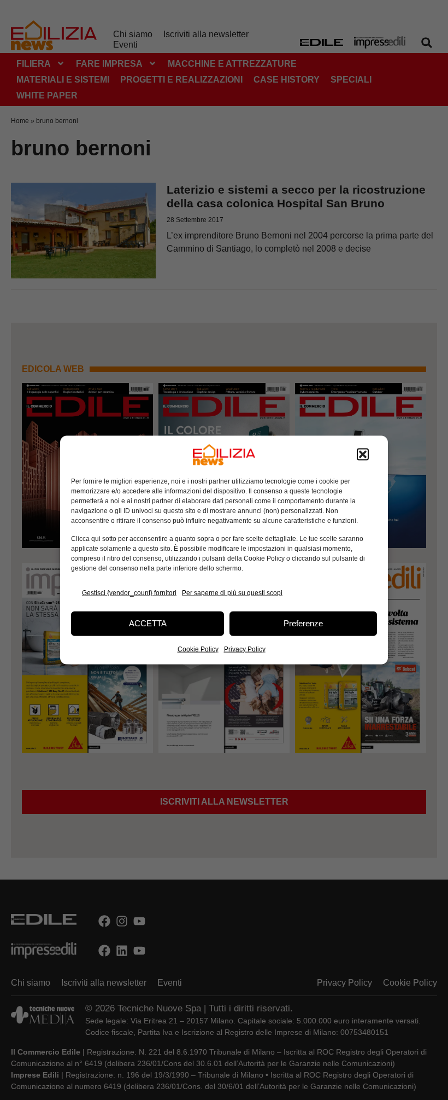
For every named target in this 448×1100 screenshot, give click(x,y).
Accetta (148, 623)
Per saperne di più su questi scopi (232, 593)
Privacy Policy (245, 649)
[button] (362, 454)
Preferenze (303, 623)
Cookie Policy (198, 649)
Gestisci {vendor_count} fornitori (129, 593)
